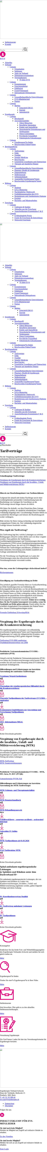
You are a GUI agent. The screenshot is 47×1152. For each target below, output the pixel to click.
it (4, 58)
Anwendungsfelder (21, 121)
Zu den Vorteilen (6, 1136)
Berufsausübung (11, 147)
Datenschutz (9, 1104)
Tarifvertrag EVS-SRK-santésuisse (13, 640)
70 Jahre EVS (24, 80)
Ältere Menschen (25, 123)
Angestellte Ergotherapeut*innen (26, 179)
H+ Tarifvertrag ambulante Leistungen (16, 906)
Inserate (22, 110)
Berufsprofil (19, 119)
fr (3, 58)
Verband (8, 65)
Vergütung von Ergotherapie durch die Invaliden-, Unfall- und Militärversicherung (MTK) (22, 483)
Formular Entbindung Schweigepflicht (14, 612)
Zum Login (4, 1149)
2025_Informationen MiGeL (11, 722)
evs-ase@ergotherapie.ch (9, 1099)
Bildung (8, 183)
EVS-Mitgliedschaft (22, 99)
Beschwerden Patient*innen (25, 144)
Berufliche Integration (27, 125)
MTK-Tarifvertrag (7, 761)
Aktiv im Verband (21, 73)
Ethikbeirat (18, 88)
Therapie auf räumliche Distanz (26, 164)
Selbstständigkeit (20, 177)
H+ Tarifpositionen (7, 916)
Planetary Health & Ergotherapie (26, 170)
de (1, 58)
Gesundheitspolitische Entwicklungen (28, 97)
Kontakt (8, 44)
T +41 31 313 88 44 (7, 1097)
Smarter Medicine (21, 157)
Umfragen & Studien (22, 207)
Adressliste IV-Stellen (8, 831)
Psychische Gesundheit (28, 136)
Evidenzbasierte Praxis (23, 216)
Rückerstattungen (6, 572)
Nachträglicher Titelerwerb (24, 192)
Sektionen (18, 71)
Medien (17, 106)
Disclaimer (9, 1106)
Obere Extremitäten (26, 134)
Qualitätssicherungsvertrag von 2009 (14, 643)
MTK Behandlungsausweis (11, 810)
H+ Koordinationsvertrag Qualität (14, 896)
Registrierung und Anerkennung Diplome (30, 196)
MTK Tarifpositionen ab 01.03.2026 (14, 841)
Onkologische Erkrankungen (30, 138)
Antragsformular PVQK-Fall (11, 779)
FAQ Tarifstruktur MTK (10, 850)
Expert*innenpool (21, 91)
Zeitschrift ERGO (26, 108)
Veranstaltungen (20, 78)
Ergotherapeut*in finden (23, 142)
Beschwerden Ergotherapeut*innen (27, 181)
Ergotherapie (10, 114)
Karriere (17, 198)
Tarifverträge (19, 151)
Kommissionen (20, 84)
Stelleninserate (10, 42)
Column (13, 67)
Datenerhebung (20, 172)
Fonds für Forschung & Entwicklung (28, 218)
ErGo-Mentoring (20, 190)
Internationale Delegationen (24, 93)
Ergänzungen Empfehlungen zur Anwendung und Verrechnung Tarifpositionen (20, 711)
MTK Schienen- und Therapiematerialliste (17, 790)
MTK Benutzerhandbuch (10, 800)
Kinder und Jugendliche (28, 127)
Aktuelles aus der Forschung (25, 209)
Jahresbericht (24, 112)
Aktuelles (8, 63)
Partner (17, 101)
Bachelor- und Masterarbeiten (25, 201)
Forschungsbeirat (20, 86)
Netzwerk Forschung (22, 220)
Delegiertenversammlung (24, 75)
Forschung (9, 203)
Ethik (16, 153)
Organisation (19, 69)
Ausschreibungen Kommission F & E (28, 211)
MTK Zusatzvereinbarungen (11, 763)
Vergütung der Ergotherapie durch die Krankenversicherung (23, 480)
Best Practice (19, 160)
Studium (17, 188)
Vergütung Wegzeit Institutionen (13, 676)
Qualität (17, 155)
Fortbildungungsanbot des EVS (26, 194)
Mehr (2, 958)
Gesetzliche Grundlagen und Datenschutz (30, 162)
